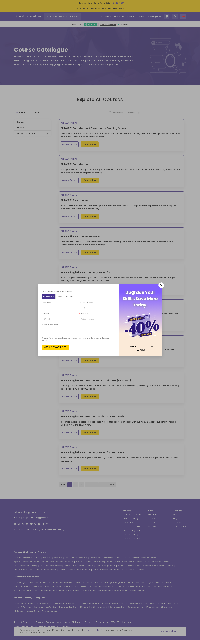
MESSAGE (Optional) (50, 325)
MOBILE (45, 313)
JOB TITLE (83, 313)
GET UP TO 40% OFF (55, 347)
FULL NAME (46, 302)
